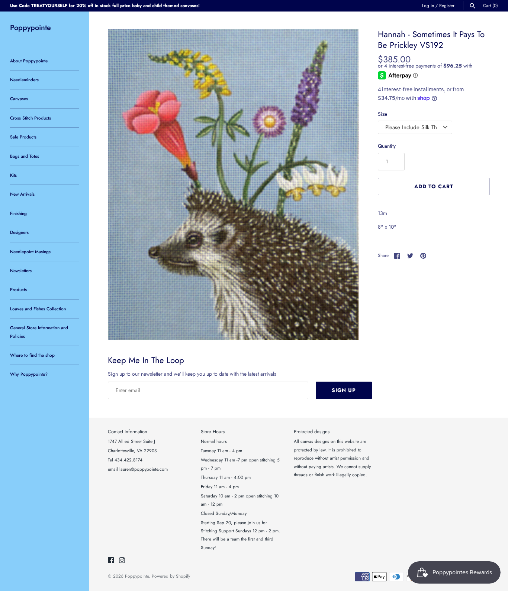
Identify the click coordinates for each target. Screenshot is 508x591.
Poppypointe (137, 576)
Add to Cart (433, 186)
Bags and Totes (24, 156)
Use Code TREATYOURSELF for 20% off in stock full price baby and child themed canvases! (105, 5)
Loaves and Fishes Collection (38, 309)
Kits (13, 175)
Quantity (387, 146)
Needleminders (24, 79)
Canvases (19, 98)
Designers (19, 232)
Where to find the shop (32, 355)
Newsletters (21, 270)
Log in (428, 5)
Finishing (18, 213)
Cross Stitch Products (30, 118)
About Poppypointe (29, 61)
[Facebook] (111, 560)
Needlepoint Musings (30, 251)
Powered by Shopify (171, 576)
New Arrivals (22, 194)
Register (446, 5)
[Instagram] (122, 560)
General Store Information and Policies (39, 331)
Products (18, 289)
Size (382, 114)
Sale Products (23, 137)
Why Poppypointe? (29, 374)
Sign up (344, 390)
